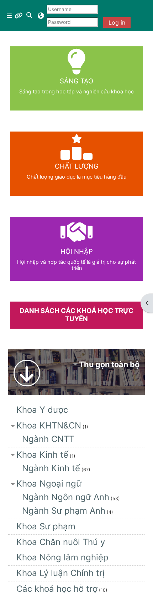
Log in (117, 22)
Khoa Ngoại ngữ (48, 483)
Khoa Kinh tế (42, 455)
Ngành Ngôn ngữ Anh (65, 497)
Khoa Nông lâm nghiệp (62, 557)
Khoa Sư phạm (45, 526)
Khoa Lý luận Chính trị (60, 573)
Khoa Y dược (42, 410)
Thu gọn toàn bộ (109, 364)
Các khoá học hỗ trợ (56, 589)
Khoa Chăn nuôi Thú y (60, 542)
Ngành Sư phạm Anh (63, 510)
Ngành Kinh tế (51, 468)
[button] (29, 15)
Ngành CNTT (48, 439)
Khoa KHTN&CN (48, 425)
